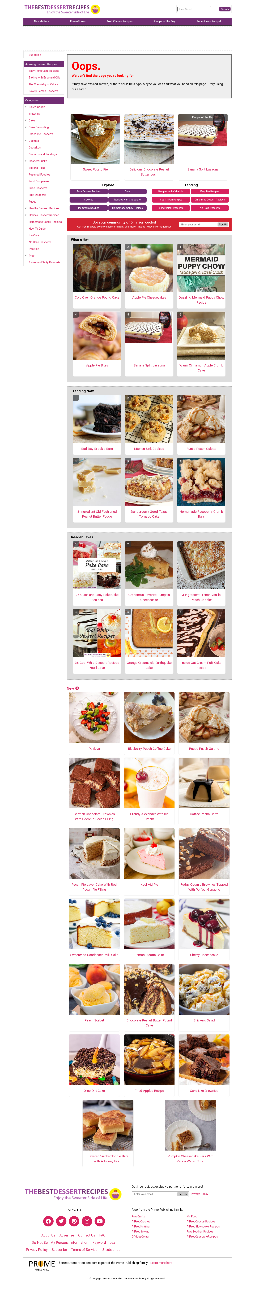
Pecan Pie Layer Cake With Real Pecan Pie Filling (94, 887)
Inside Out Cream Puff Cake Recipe (201, 665)
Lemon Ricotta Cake (149, 955)
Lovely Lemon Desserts (43, 91)
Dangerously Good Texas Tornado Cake (149, 514)
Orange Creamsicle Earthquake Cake (149, 665)
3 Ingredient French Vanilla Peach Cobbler (201, 597)
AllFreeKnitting (141, 1226)
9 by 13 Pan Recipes (171, 199)
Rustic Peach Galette (201, 449)
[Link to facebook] (48, 1221)
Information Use (162, 226)
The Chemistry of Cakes (43, 84)
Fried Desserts (38, 188)
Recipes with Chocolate (127, 199)
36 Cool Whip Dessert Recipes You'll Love (97, 665)
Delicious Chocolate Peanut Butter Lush (149, 171)
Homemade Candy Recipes (45, 222)
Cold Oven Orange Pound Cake (97, 297)
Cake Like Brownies (204, 1091)
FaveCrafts (138, 1216)
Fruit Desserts (37, 194)
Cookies (34, 140)
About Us (48, 1235)
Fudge (32, 201)
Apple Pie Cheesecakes (149, 297)
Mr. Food (192, 1216)
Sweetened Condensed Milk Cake (94, 955)
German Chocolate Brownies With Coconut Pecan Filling (94, 816)
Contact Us (86, 1235)
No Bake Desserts (40, 242)
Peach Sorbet (94, 1020)
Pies (32, 255)
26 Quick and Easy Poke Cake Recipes (97, 597)
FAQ (102, 1235)
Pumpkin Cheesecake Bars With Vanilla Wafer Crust (190, 1158)
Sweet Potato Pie (95, 169)
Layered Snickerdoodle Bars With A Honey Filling (108, 1158)
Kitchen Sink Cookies (149, 449)
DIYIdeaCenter (140, 1236)
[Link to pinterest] (74, 1221)
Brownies (34, 113)
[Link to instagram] (87, 1221)
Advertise (66, 1235)
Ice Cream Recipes (88, 208)
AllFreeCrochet (141, 1221)
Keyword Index (103, 1242)
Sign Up (223, 224)
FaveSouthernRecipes (200, 1231)
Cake (32, 120)
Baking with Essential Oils (44, 77)
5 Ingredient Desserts (171, 208)
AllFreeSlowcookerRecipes (203, 1226)
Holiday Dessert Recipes (44, 215)
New (70, 688)
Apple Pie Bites (97, 365)
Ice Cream (35, 235)
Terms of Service (84, 1250)
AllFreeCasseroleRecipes (202, 1236)
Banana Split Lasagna (203, 169)
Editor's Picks (37, 167)
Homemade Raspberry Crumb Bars (201, 514)
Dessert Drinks (38, 161)
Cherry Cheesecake (204, 955)
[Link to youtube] (100, 1221)
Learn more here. (161, 1263)
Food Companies (39, 181)
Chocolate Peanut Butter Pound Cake (149, 1022)
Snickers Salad (204, 1020)
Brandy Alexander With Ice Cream (149, 816)
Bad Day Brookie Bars (97, 449)
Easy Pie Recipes (209, 191)
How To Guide (37, 228)
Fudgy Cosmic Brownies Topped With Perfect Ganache (204, 887)
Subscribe (35, 54)
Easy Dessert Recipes (89, 191)
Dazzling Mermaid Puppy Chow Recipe (201, 299)
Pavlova (94, 749)
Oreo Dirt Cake (94, 1091)
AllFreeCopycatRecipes (201, 1221)
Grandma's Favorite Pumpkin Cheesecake (149, 597)
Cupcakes (35, 147)
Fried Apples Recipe (149, 1091)
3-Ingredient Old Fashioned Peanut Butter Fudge (97, 514)
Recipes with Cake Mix (170, 191)
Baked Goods (37, 107)
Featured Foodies (39, 174)
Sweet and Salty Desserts (45, 262)
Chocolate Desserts (41, 134)
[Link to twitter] (61, 1221)
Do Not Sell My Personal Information (60, 1242)
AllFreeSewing (140, 1231)
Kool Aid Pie (149, 884)
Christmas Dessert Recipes (210, 199)
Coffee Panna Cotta (204, 814)
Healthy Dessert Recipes (44, 208)
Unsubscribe (111, 1250)
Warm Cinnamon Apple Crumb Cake (201, 367)
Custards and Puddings (43, 154)
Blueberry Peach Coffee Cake (149, 749)
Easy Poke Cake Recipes (44, 70)
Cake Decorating (39, 127)
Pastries (34, 249)
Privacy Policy (144, 226)
